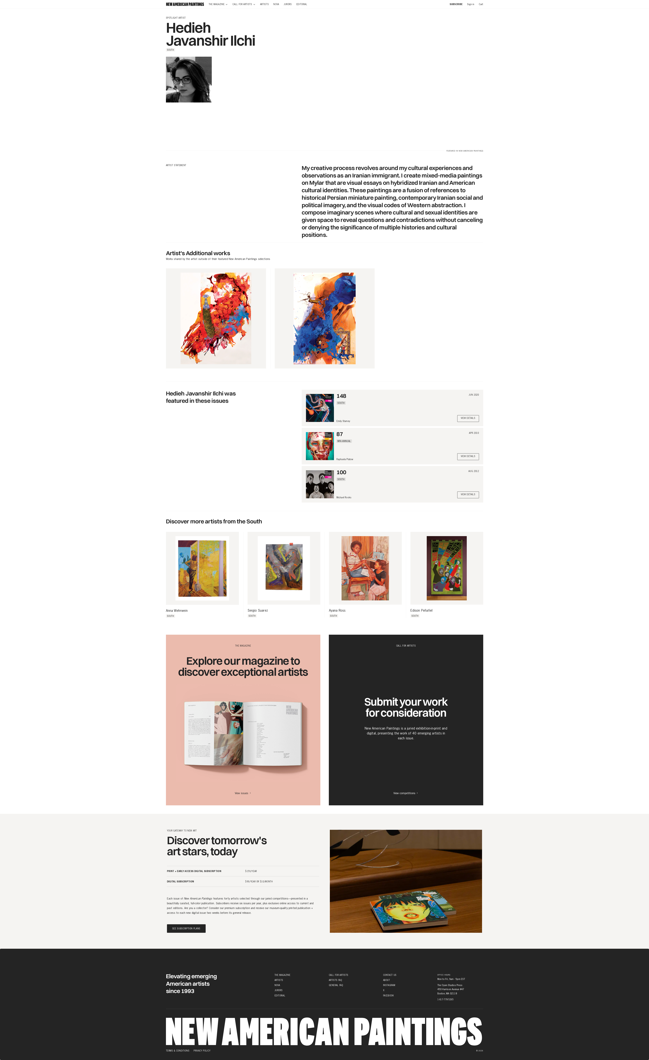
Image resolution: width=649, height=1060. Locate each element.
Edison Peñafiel (421, 610)
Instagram (389, 985)
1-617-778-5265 (445, 999)
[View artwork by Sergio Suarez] (284, 568)
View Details (468, 418)
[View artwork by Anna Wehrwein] (202, 568)
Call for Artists (338, 975)
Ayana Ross (337, 610)
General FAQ (336, 985)
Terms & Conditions (178, 1051)
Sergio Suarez (258, 610)
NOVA (277, 985)
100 (341, 472)
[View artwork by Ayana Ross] (365, 568)
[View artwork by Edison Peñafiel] (446, 568)
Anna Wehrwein (177, 610)
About (386, 980)
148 (341, 395)
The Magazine (282, 975)
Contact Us (390, 975)
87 (339, 434)
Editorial (280, 995)
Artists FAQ (335, 980)
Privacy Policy (202, 1051)
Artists (279, 980)
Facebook (388, 995)
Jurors (279, 990)
